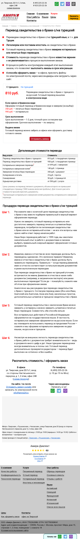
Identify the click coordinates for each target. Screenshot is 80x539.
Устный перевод (30, 475)
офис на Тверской (30, 516)
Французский (53, 496)
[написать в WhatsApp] (57, 5)
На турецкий (27, 87)
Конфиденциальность (11, 475)
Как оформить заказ (10, 516)
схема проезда (13, 8)
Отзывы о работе (54, 479)
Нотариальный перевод (33, 479)
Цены (53, 17)
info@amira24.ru (21, 392)
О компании (43, 13)
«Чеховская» (55, 438)
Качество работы (9, 471)
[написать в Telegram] (62, 5)
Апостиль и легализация (34, 483)
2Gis (39, 461)
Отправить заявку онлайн (19, 387)
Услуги (26, 468)
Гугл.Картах (39, 459)
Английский (52, 488)
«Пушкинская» (44, 438)
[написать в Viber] (68, 5)
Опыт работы (33, 17)
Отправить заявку (40, 139)
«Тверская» (33, 438)
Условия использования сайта (14, 530)
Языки (45, 17)
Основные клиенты (55, 475)
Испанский (52, 500)
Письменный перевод (32, 471)
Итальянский (53, 503)
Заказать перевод (74, 17)
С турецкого (12, 87)
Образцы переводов (56, 471)
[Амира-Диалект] (13, 17)
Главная (31, 13)
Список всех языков (56, 507)
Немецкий (51, 492)
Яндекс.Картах (39, 456)
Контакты (31, 20)
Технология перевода (10, 479)
